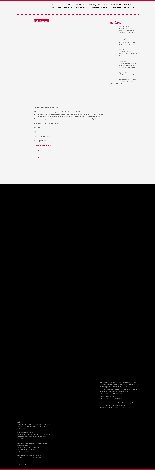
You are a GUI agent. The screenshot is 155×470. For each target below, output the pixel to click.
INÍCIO (54, 5)
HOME (59, 8)
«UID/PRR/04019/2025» (120, 391)
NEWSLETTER (116, 5)
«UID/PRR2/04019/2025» (107, 396)
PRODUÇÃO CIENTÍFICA (98, 5)
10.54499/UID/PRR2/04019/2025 (113, 398)
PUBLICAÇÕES (80, 5)
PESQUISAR (128, 5)
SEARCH (127, 8)
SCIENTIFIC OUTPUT (99, 8)
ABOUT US (68, 8)
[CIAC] (17, 4)
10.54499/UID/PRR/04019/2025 (113, 394)
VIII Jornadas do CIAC (44, 145)
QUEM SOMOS (65, 5)
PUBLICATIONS (82, 8)
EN (53, 8)
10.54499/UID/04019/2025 (111, 389)
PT (133, 8)
